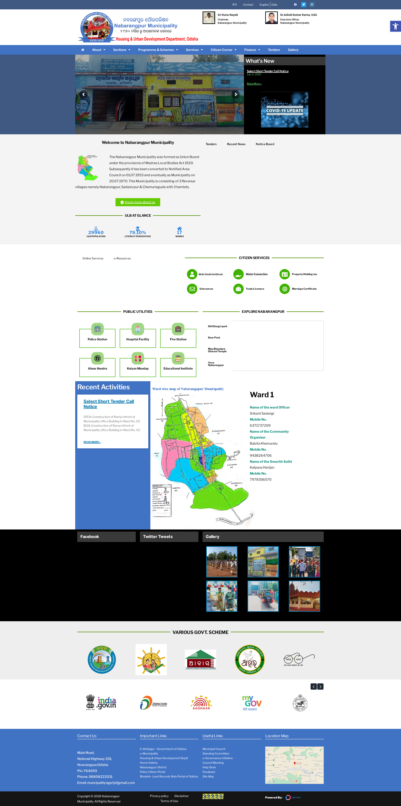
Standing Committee (216, 753)
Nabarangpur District (153, 767)
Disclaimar (181, 796)
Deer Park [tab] (214, 337)
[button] (395, 26)
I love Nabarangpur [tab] (216, 364)
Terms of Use (169, 801)
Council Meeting (213, 762)
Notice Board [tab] (265, 144)
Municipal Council (214, 749)
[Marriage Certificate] (284, 289)
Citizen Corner (221, 50)
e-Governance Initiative (218, 758)
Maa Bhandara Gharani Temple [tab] (217, 350)
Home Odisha (148, 762)
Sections (119, 50)
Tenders (274, 50)
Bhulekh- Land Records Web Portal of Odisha (169, 776)
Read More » (254, 83)
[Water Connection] (238, 274)
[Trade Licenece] (238, 289)
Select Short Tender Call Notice (267, 71)
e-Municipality (149, 753)
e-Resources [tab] (122, 258)
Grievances (206, 288)
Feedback (209, 771)
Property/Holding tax (304, 274)
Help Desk (209, 767)
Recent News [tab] (236, 144)
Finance (250, 50)
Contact (248, 4)
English (264, 4)
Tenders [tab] (211, 144)
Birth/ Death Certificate (211, 274)
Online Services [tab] (92, 258)
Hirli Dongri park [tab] (217, 326)
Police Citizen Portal (152, 771)
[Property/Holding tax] (284, 274)
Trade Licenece (255, 288)
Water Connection (257, 274)
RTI (234, 4)
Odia (274, 4)
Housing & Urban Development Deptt (164, 758)
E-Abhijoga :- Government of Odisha (163, 749)
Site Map (208, 776)
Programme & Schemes (156, 50)
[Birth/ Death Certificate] (192, 274)
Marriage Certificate (304, 288)
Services (192, 50)
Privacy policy (159, 796)
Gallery (293, 50)
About (96, 50)
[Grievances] (192, 289)
